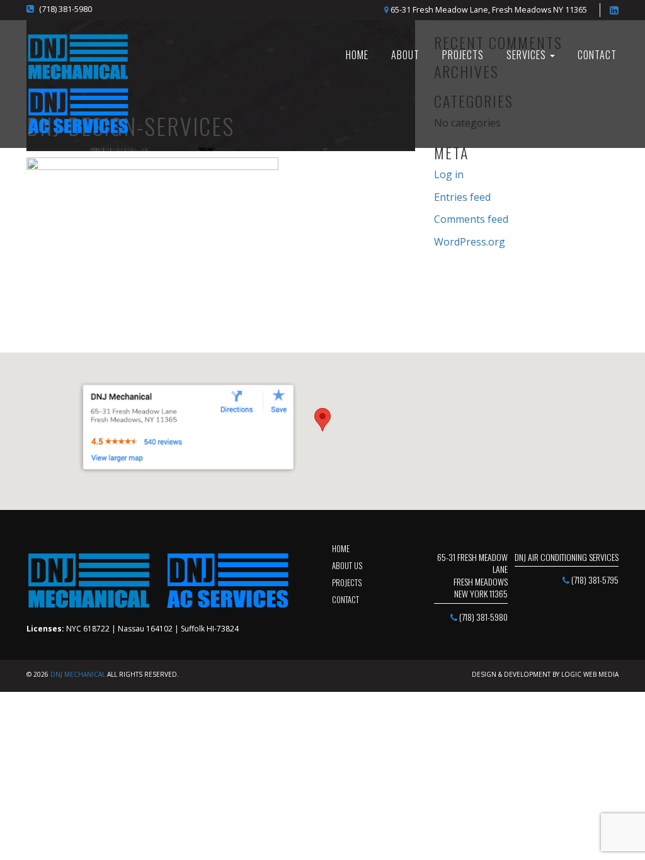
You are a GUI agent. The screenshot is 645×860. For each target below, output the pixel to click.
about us (347, 565)
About (405, 54)
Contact (597, 54)
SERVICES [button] (527, 54)
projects (347, 582)
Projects (463, 54)
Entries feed (462, 197)
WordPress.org (469, 242)
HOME (357, 54)
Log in (449, 174)
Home (341, 548)
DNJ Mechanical (77, 674)
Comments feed (471, 219)
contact (345, 599)
